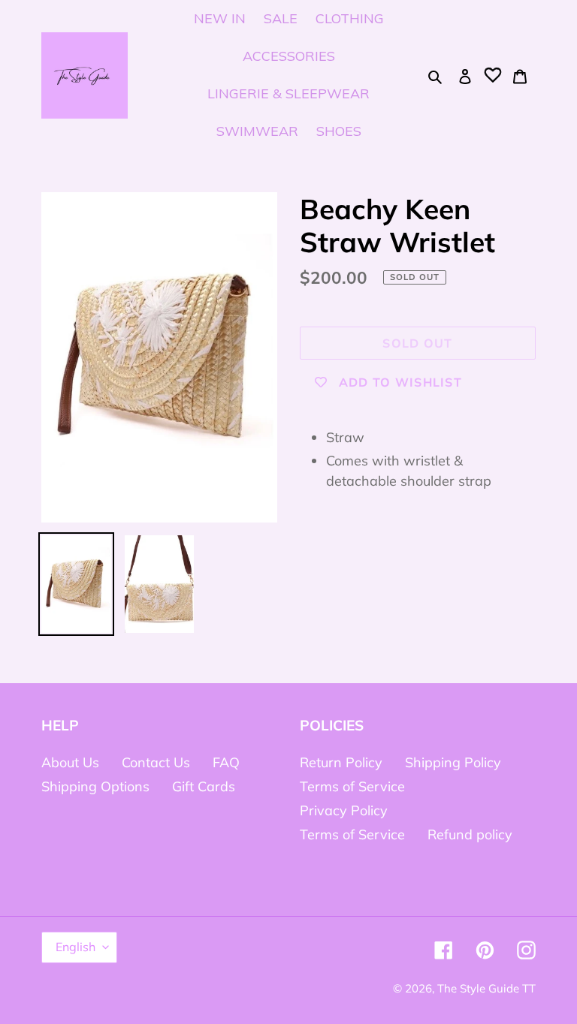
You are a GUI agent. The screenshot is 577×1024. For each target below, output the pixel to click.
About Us (70, 762)
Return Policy (341, 762)
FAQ (226, 762)
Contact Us (156, 762)
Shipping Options (95, 786)
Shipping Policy (453, 762)
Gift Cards (203, 786)
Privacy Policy (344, 810)
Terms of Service (352, 786)
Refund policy (469, 834)
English (75, 946)
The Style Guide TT (486, 988)
